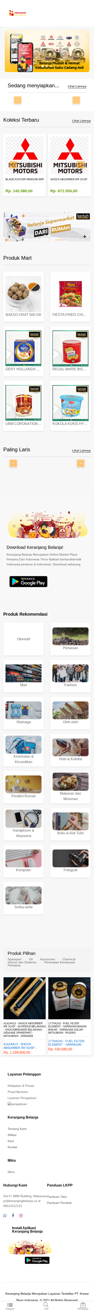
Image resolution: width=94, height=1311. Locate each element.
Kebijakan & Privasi (21, 1085)
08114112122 (12, 1206)
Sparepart (14, 959)
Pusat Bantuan (18, 1092)
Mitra (11, 1172)
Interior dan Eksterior (22, 962)
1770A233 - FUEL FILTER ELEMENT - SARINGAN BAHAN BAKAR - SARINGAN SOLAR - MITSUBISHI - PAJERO (67, 1028)
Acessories (47, 959)
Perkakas (14, 965)
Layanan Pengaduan (22, 1098)
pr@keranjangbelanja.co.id (21, 1201)
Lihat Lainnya (77, 86)
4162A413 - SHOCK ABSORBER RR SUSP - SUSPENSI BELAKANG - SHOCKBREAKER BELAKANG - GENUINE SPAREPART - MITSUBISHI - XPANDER (24, 1030)
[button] (43, 66)
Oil (31, 959)
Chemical (69, 959)
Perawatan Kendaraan (59, 962)
